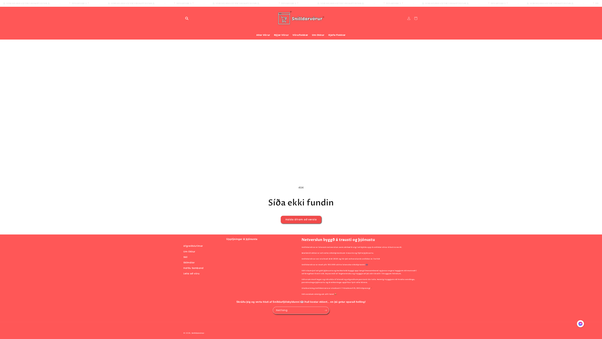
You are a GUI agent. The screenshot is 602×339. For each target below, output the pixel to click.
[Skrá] (325, 310)
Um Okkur (189, 251)
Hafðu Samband (193, 268)
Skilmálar (189, 262)
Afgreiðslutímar (193, 246)
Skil (185, 257)
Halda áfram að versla (301, 219)
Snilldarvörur (198, 333)
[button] (186, 18)
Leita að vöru (191, 273)
